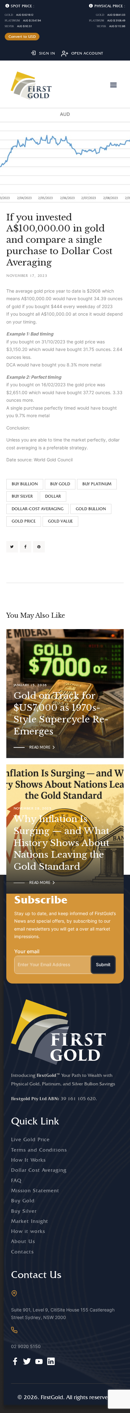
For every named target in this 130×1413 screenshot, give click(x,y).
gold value (60, 521)
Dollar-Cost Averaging (37, 508)
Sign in (47, 53)
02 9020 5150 (26, 1346)
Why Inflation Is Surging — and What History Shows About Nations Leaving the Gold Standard (61, 843)
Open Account (87, 53)
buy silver (22, 496)
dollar (53, 496)
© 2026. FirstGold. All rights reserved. (65, 1397)
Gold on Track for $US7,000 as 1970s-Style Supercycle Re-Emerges (61, 713)
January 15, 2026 (30, 685)
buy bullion (25, 484)
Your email (26, 951)
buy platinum (96, 484)
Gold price (24, 521)
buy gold (60, 484)
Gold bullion (91, 508)
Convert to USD (22, 36)
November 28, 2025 (33, 809)
